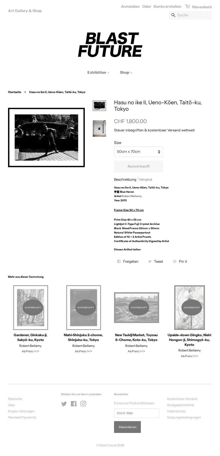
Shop (125, 72)
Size (117, 142)
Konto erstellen (167, 6)
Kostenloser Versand (182, 399)
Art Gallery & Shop (25, 10)
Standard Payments (22, 417)
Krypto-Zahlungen (21, 411)
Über (11, 405)
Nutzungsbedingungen (184, 417)
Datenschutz (176, 411)
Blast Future (107, 445)
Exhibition (97, 72)
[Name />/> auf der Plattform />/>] (64, 405)
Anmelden (130, 6)
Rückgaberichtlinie (180, 405)
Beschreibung (125, 179)
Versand (145, 179)
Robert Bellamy (132, 196)
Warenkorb (201, 7)
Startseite (14, 92)
